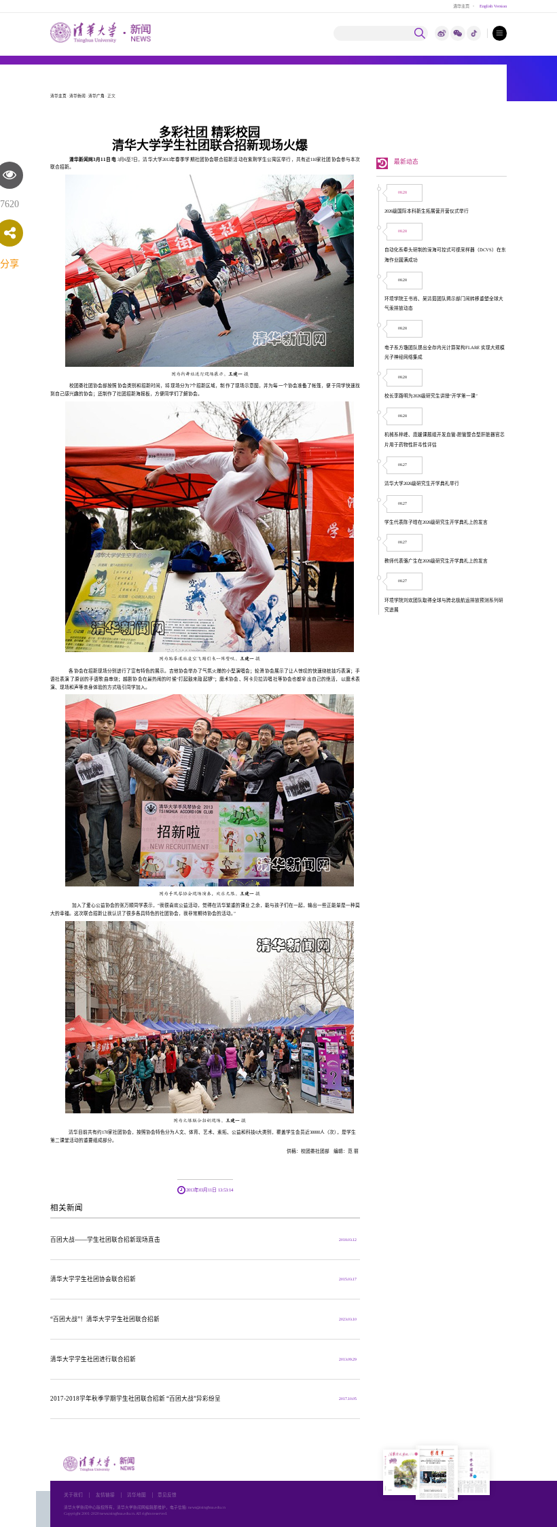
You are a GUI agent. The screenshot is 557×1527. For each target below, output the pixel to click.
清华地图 (136, 1494)
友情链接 (105, 1494)
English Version (493, 5)
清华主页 (461, 5)
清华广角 (96, 96)
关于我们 (73, 1494)
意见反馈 (167, 1494)
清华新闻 (77, 96)
